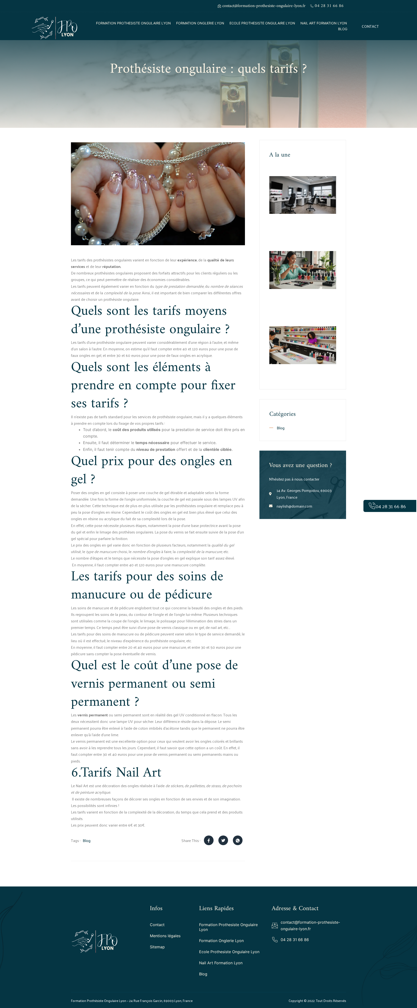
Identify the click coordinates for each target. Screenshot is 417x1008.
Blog (342, 29)
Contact (157, 924)
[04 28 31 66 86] (371, 506)
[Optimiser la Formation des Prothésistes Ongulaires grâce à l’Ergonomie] (302, 195)
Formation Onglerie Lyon (200, 23)
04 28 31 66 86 (390, 506)
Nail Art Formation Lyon (323, 23)
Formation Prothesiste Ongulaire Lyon (133, 23)
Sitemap (157, 946)
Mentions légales (165, 935)
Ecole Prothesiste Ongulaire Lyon (262, 23)
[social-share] (209, 840)
